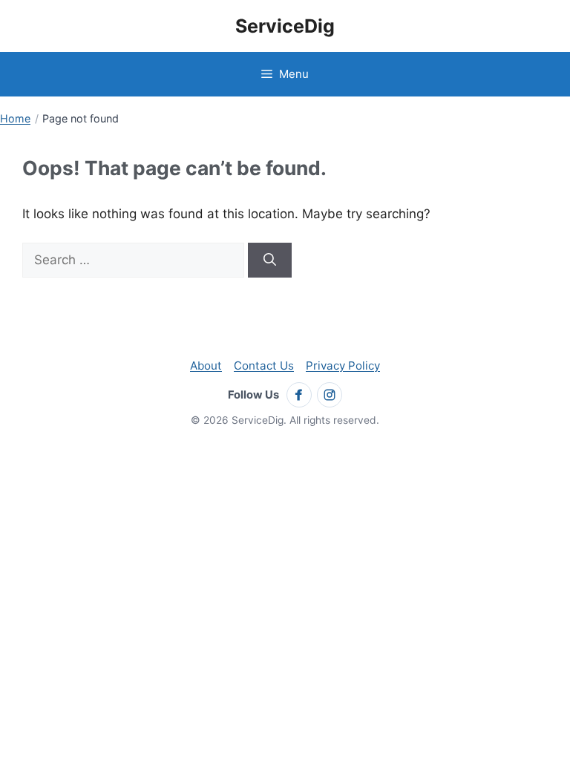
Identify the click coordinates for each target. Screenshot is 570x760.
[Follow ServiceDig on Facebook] (299, 394)
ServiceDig (285, 26)
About (206, 365)
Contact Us (264, 365)
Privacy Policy (343, 365)
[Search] (270, 260)
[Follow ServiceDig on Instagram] (329, 394)
